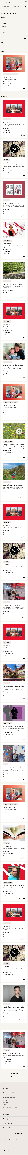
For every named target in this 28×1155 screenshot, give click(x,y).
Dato (2, 36)
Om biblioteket (8, 1128)
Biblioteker (6, 1114)
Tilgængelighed (8, 1123)
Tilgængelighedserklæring (10, 1139)
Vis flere (14, 1077)
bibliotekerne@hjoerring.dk (10, 1107)
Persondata (6, 1142)
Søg (2, 42)
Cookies (6, 1145)
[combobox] (14, 6)
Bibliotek (3, 17)
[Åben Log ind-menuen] (22, 2)
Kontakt (5, 1088)
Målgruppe (3, 23)
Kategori (3, 30)
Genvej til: (6, 1119)
